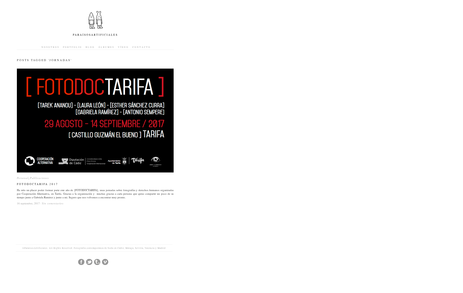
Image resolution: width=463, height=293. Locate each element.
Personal (22, 178)
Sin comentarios (52, 203)
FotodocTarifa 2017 (37, 184)
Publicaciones (39, 178)
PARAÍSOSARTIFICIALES (95, 34)
